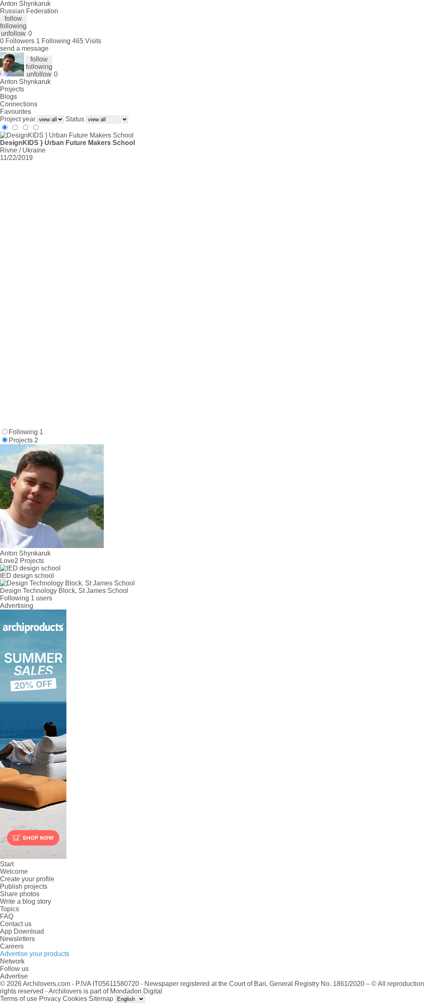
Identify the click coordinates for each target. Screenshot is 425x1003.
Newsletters (17, 938)
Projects (12, 89)
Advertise (14, 976)
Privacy (50, 998)
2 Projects (29, 560)
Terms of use (18, 998)
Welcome (14, 871)
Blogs (8, 96)
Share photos (19, 893)
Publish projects (23, 886)
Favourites (15, 111)
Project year (17, 119)
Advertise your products (34, 953)
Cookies (75, 998)
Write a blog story (25, 901)
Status (75, 119)
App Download (22, 931)
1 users (41, 598)
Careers (12, 946)
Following (26, 431)
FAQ (6, 916)
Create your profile (27, 879)
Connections (18, 104)
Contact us (16, 923)
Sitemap (101, 998)
